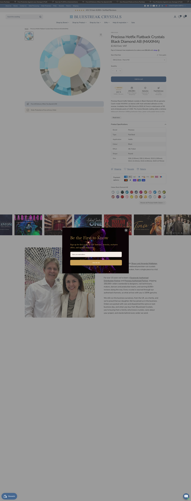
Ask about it (181, 488)
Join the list (96, 263)
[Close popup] (187, 468)
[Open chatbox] (186, 496)
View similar (169, 488)
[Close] (126, 230)
